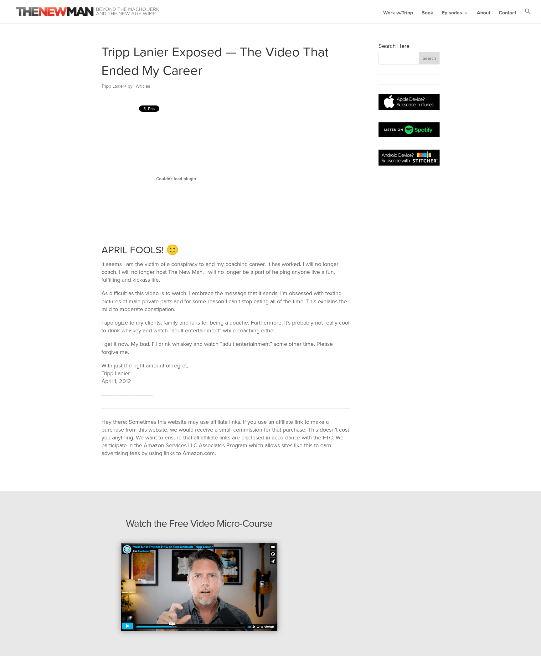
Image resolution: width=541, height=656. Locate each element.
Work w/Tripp (398, 13)
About (483, 13)
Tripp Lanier (112, 86)
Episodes (452, 13)
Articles (143, 86)
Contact (507, 13)
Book (427, 13)
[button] (528, 15)
